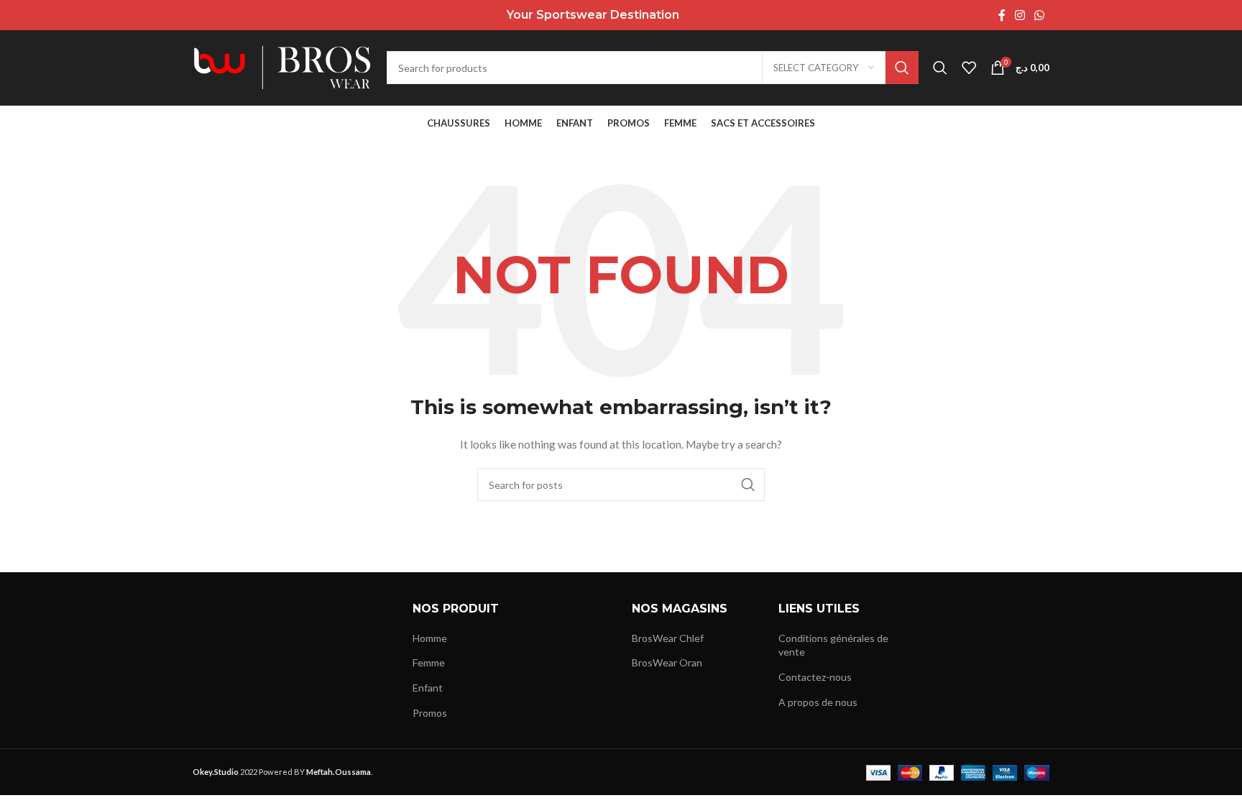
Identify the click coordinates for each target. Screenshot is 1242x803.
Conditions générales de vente (833, 645)
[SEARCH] (902, 67)
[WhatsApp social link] (1039, 15)
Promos (430, 713)
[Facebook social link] (1001, 15)
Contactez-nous (815, 677)
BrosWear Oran (667, 662)
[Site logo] (282, 66)
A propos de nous (817, 702)
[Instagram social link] (1019, 15)
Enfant (428, 688)
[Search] (940, 67)
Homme (430, 638)
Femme (429, 662)
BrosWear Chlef (668, 638)
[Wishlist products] (968, 67)
